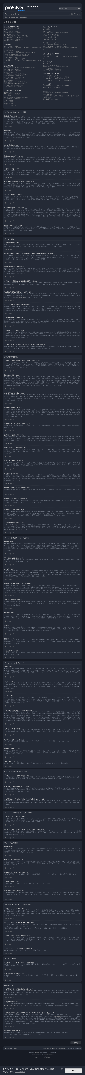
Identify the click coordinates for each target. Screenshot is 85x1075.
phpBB (37, 1052)
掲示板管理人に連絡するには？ (51, 99)
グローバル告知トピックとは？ (12, 98)
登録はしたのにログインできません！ (14, 32)
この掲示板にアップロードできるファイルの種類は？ (57, 85)
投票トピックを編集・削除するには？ (14, 75)
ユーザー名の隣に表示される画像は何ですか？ (16, 55)
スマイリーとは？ (8, 95)
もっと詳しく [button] (20, 1072)
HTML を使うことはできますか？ (12, 93)
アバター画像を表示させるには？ (12, 57)
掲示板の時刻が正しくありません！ (13, 51)
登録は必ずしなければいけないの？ (13, 28)
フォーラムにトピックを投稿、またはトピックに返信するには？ (20, 67)
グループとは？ (47, 31)
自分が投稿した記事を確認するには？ (53, 70)
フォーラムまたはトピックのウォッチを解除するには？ (57, 80)
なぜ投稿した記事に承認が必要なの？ (14, 85)
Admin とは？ (46, 28)
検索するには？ (47, 63)
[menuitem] (17, 14)
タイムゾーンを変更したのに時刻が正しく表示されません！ (19, 52)
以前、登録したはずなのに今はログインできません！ (18, 36)
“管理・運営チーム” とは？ (50, 39)
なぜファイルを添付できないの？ (12, 78)
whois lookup (57, 1016)
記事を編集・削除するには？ (11, 69)
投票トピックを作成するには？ (12, 72)
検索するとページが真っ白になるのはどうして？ (55, 66)
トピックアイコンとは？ (10, 105)
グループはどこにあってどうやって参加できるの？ (56, 32)
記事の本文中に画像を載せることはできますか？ (16, 97)
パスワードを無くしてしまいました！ (14, 37)
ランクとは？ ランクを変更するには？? (14, 59)
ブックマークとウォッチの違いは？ (52, 75)
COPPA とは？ (8, 29)
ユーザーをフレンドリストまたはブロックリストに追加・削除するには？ (61, 57)
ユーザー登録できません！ (11, 31)
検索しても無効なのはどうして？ (51, 65)
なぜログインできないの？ (11, 34)
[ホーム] (15, 7)
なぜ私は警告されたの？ (10, 80)
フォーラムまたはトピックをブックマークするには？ (57, 77)
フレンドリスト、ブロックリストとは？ (53, 54)
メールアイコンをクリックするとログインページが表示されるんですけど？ (22, 61)
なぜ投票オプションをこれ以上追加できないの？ (16, 74)
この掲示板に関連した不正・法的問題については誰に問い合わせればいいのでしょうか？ (61, 96)
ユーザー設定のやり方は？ (11, 46)
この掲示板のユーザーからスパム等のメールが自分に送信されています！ (61, 48)
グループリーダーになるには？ (51, 34)
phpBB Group (21, 297)
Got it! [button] (73, 1070)
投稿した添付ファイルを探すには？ (52, 87)
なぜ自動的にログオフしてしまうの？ (14, 39)
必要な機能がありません (49, 94)
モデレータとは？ (47, 29)
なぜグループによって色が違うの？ (52, 36)
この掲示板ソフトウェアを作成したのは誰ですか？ (56, 92)
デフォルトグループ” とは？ (50, 37)
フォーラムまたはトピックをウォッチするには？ (55, 78)
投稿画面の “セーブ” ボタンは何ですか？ (14, 83)
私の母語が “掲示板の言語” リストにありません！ (17, 54)
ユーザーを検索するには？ (50, 68)
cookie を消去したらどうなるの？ (13, 40)
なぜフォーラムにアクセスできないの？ (14, 77)
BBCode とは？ (8, 92)
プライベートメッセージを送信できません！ (54, 44)
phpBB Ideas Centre (10, 1005)
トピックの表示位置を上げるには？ (13, 86)
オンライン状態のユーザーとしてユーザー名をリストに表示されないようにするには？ (22, 48)
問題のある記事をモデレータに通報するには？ (16, 82)
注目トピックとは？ (9, 101)
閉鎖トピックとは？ (9, 103)
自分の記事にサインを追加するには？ (14, 70)
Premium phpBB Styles (48, 1054)
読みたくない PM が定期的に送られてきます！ (55, 46)
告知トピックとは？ (9, 100)
